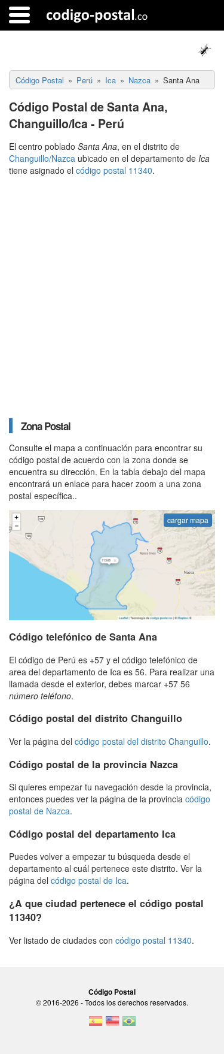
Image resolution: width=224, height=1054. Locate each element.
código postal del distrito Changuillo (141, 741)
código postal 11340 (114, 170)
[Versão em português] (129, 1024)
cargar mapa (187, 520)
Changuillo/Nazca (42, 158)
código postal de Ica (89, 880)
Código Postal (112, 991)
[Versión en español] (95, 1024)
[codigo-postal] (97, 15)
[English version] (112, 1024)
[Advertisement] (112, 297)
